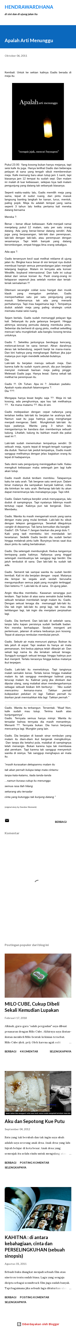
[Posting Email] (7, 821)
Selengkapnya (60, 1051)
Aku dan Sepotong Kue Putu (35, 1121)
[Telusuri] (59, 7)
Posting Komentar (34, 1162)
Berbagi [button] (61, 821)
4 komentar (29, 1051)
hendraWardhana (29, 7)
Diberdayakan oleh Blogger (40, 1324)
